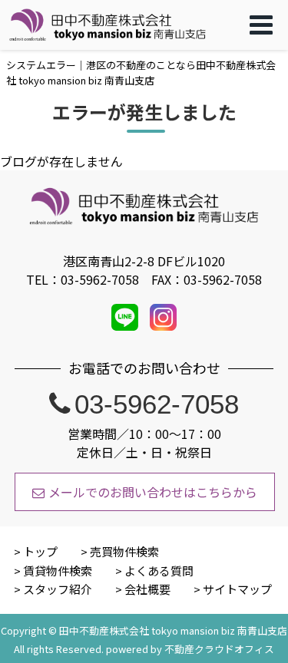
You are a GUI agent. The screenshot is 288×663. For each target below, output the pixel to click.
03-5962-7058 (156, 404)
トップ (40, 551)
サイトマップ (237, 589)
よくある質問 (159, 570)
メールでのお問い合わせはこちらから (152, 492)
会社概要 (147, 589)
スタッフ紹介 (57, 589)
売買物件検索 (124, 551)
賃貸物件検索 (57, 570)
